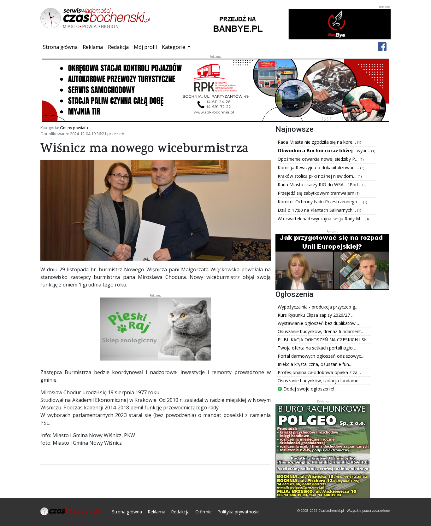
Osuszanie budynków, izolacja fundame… (320, 381)
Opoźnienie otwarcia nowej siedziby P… (319, 159)
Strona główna (61, 46)
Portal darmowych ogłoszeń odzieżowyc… (321, 356)
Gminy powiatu (74, 127)
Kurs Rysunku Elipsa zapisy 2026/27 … (316, 315)
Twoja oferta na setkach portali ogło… (317, 348)
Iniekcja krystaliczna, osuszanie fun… (315, 364)
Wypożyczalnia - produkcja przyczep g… (318, 307)
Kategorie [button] (174, 46)
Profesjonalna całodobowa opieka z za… (319, 372)
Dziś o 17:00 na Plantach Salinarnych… (317, 210)
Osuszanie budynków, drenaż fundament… (321, 331)
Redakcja (118, 46)
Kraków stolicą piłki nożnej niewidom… (318, 176)
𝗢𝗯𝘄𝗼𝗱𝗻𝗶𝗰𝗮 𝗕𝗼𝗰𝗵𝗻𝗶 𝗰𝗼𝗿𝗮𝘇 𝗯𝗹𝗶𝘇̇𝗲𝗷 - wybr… (324, 150)
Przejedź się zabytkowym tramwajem (317, 193)
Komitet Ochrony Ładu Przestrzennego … (320, 202)
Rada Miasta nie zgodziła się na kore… (317, 142)
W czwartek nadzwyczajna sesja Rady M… (321, 219)
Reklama (93, 46)
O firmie (203, 512)
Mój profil (145, 46)
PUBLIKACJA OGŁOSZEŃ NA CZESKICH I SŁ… (324, 340)
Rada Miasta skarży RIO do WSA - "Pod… (320, 185)
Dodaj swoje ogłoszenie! (308, 389)
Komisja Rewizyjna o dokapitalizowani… (319, 168)
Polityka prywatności (238, 512)
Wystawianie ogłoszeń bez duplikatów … (319, 323)
